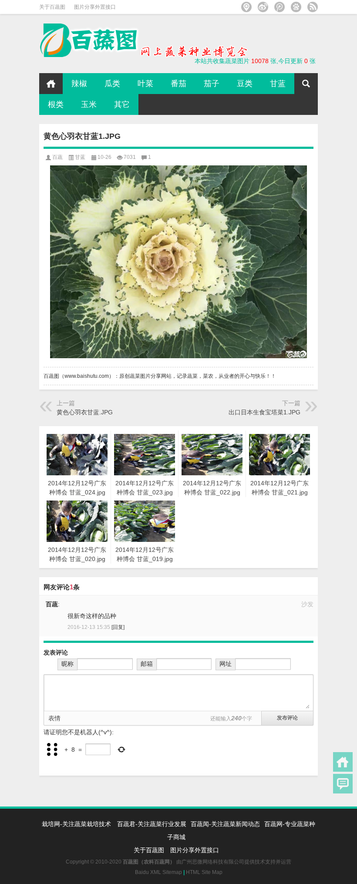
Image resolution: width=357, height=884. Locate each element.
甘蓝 (278, 83)
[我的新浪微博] (263, 7)
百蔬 (57, 157)
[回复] (118, 627)
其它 (122, 104)
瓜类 (112, 83)
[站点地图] (246, 7)
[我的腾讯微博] (279, 7)
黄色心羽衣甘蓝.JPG (85, 412)
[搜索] (306, 83)
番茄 (178, 83)
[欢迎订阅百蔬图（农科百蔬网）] (312, 7)
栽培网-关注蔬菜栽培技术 (77, 823)
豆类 (245, 83)
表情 (54, 718)
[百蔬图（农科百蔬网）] (143, 26)
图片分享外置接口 (95, 7)
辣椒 (79, 83)
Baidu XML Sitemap (158, 872)
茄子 (211, 83)
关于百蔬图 (52, 7)
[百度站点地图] (296, 7)
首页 (51, 83)
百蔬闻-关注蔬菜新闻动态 (225, 823)
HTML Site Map (204, 872)
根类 (56, 104)
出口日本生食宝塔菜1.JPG (264, 412)
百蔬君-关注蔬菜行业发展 (151, 823)
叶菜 (145, 83)
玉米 (89, 104)
